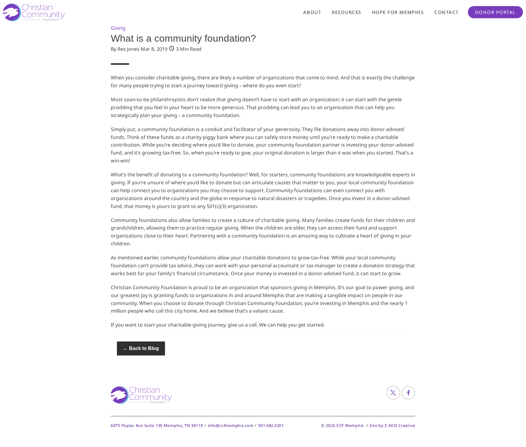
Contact (446, 12)
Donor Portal (495, 12)
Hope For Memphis (398, 12)
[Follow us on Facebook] (408, 393)
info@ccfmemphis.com (231, 425)
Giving (118, 28)
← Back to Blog (141, 348)
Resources (346, 12)
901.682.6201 (271, 425)
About (312, 12)
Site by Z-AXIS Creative (392, 425)
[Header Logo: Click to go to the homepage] (51, 12)
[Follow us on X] (393, 393)
